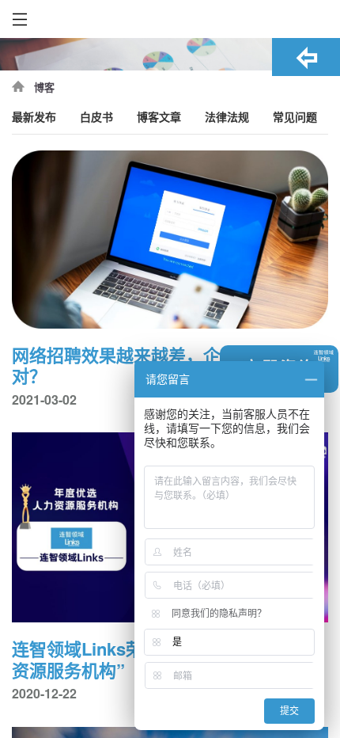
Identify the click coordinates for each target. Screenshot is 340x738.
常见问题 (295, 118)
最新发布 (34, 118)
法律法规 (227, 118)
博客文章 (159, 118)
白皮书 (96, 118)
